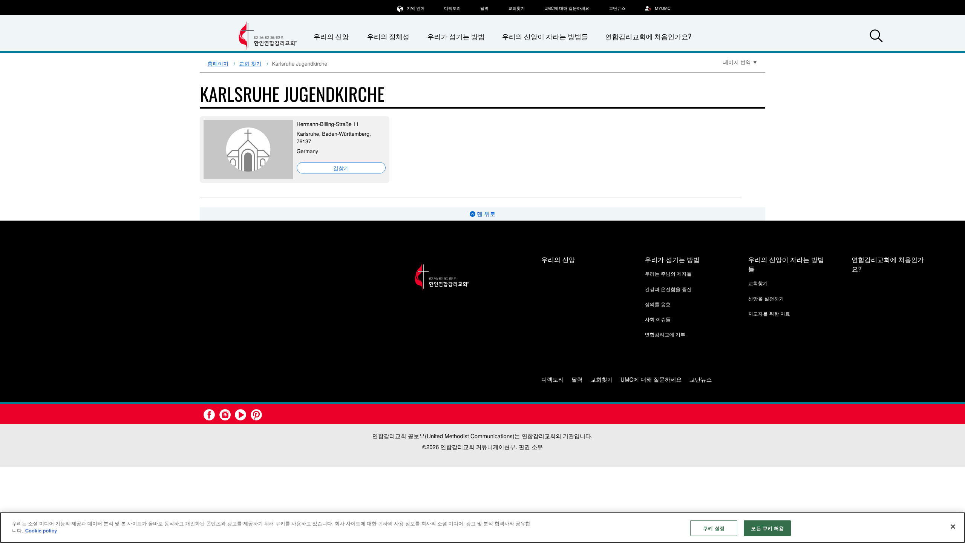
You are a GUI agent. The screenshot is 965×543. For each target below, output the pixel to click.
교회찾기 (516, 8)
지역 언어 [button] (415, 8)
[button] (876, 37)
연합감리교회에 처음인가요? (648, 36)
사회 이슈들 (658, 319)
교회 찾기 (250, 63)
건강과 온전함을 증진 (668, 289)
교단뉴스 (617, 8)
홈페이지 (217, 63)
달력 (484, 8)
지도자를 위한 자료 (769, 313)
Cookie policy (41, 530)
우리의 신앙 (558, 259)
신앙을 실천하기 (766, 298)
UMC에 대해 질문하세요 (566, 8)
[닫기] (953, 526)
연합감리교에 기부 (665, 334)
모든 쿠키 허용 (767, 528)
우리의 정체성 (388, 36)
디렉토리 (452, 8)
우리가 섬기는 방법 (455, 36)
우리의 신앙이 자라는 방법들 (545, 36)
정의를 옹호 (658, 304)
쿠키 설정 (714, 528)
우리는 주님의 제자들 (668, 273)
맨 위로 (485, 214)
